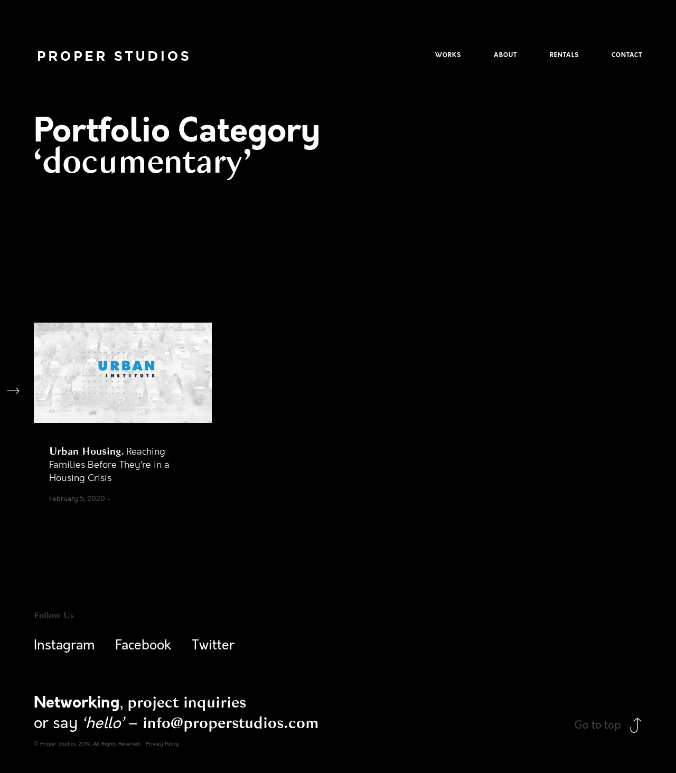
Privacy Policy (162, 744)
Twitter (213, 645)
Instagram (64, 645)
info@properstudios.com (231, 722)
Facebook (143, 645)
